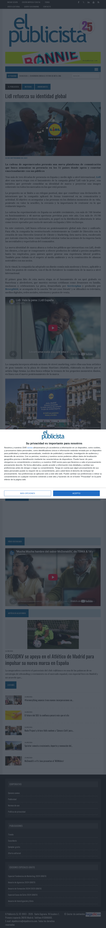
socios (30, 448)
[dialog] (53, 463)
